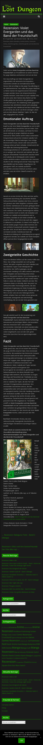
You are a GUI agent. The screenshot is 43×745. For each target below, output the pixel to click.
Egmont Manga (16, 637)
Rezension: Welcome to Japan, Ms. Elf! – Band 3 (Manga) (20, 580)
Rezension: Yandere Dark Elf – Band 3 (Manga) (17, 572)
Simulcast (33, 662)
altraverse (12, 627)
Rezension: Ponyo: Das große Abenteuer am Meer (18, 592)
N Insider (5, 711)
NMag (4, 708)
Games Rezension (11, 640)
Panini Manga (26, 655)
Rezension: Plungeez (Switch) (11, 586)
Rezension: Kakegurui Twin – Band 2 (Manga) (18, 536)
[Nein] (41, 738)
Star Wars (16, 665)
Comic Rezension (24, 634)
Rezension (9, 662)
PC (33, 656)
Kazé (4, 644)
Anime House (28, 627)
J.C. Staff (28, 641)
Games (31, 637)
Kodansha (32, 644)
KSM (38, 644)
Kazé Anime (12, 644)
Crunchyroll (6, 637)
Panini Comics (14, 655)
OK (21, 740)
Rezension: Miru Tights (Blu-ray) (12, 583)
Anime (6, 24)
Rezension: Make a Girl (9, 560)
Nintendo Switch (32, 652)
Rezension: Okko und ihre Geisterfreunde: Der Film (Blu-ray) (20, 548)
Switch (22, 665)
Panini (5, 655)
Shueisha (27, 662)
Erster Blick (25, 637)
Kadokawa (35, 641)
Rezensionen (14, 24)
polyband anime (19, 658)
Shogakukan (20, 662)
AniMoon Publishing (22, 631)
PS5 (26, 658)
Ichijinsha (22, 641)
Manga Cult (25, 648)
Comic (10, 635)
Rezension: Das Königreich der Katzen (14, 568)
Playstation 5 (10, 658)
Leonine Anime (24, 41)
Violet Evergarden (13, 44)
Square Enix (7, 665)
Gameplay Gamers (8, 705)
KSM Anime (7, 648)
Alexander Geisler (21, 39)
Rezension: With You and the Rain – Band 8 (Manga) (19, 589)
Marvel (17, 652)
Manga (16, 647)
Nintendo (23, 652)
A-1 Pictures (5, 627)
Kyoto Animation (14, 41)
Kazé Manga (22, 644)
